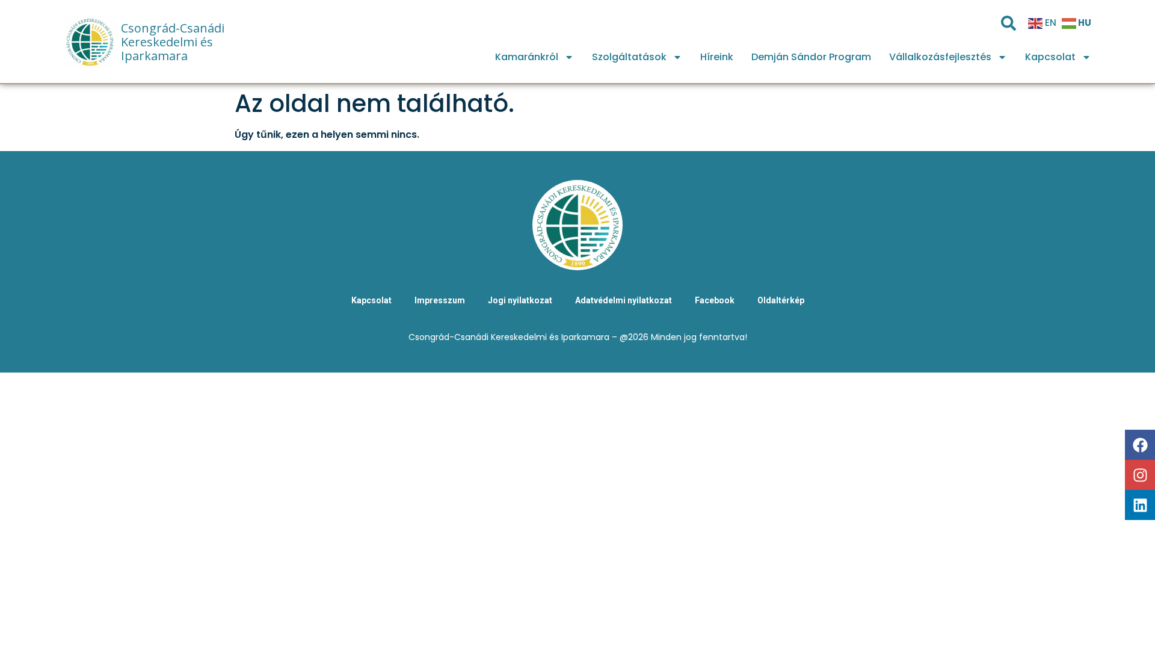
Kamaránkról (526, 57)
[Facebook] (1140, 445)
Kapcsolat (1050, 57)
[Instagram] (1140, 475)
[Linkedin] (1140, 505)
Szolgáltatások (629, 57)
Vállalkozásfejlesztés (940, 57)
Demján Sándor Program (811, 57)
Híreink (716, 57)
